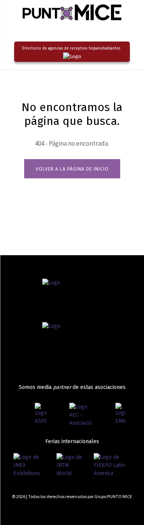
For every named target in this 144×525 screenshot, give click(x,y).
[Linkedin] (120, 510)
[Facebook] (93, 510)
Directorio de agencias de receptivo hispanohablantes (71, 48)
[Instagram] (106, 510)
